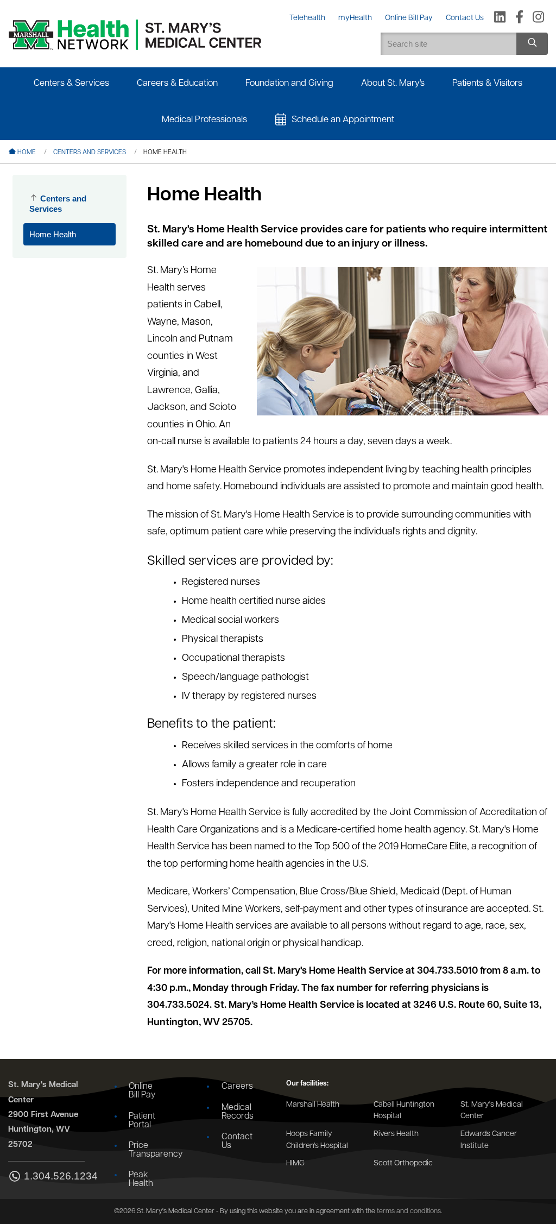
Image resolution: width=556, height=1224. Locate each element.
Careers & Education (177, 83)
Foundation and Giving (289, 83)
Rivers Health (396, 1134)
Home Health (52, 234)
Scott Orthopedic (403, 1163)
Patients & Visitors (487, 83)
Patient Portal (142, 1121)
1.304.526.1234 (54, 1176)
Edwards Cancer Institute (488, 1140)
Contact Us (237, 1141)
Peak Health (141, 1179)
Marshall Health (312, 1105)
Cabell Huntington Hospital (404, 1111)
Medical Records (238, 1112)
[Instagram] (538, 18)
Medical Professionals (204, 119)
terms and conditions (409, 1211)
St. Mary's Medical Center (491, 1111)
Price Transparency (148, 1150)
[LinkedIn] (499, 18)
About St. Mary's (393, 83)
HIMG (295, 1163)
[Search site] (532, 44)
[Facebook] (519, 18)
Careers (237, 1086)
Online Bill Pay (142, 1091)
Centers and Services (89, 152)
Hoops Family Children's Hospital (317, 1140)
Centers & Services (71, 83)
